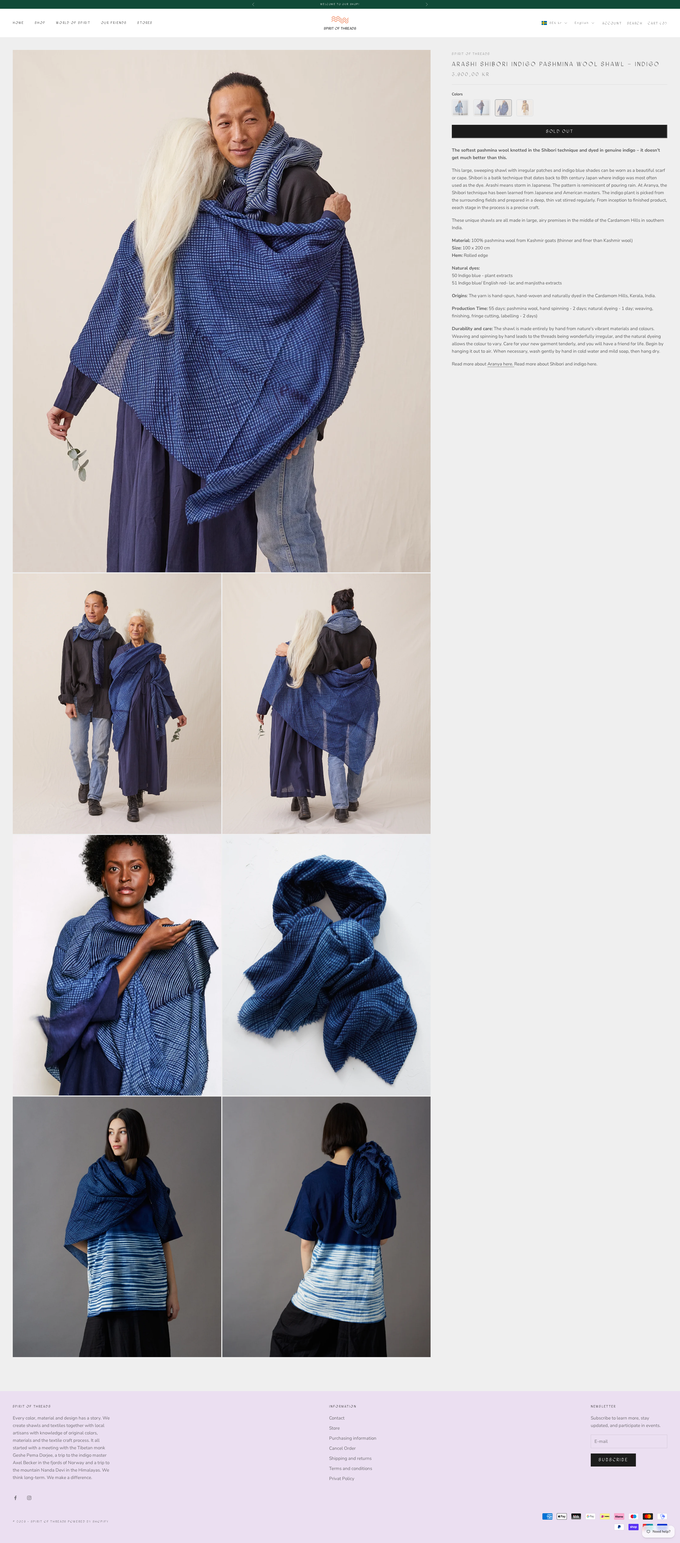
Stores (144, 23)
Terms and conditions (350, 1468)
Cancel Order (342, 1448)
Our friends (114, 23)
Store (334, 1428)
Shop (40, 23)
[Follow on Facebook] (15, 1498)
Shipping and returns (350, 1458)
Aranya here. (500, 364)
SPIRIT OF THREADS (471, 54)
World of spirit (73, 23)
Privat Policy (341, 1479)
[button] (460, 107)
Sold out (559, 131)
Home (18, 23)
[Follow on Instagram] (29, 1498)
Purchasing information (352, 1438)
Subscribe (613, 1459)
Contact (337, 1418)
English (582, 22)
